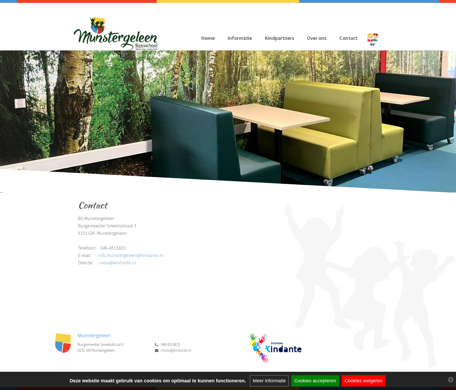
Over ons (317, 38)
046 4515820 (170, 344)
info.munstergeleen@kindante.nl (130, 255)
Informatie (239, 38)
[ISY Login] (372, 39)
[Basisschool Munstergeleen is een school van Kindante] (275, 347)
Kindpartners (279, 38)
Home (208, 38)
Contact (348, 38)
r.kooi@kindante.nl (117, 263)
